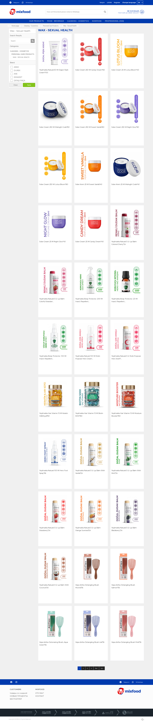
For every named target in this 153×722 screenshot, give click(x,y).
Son (102, 668)
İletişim (102, 2)
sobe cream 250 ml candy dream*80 (90, 70)
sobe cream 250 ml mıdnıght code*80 (54, 127)
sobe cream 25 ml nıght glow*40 (52, 242)
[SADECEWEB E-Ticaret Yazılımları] (142, 719)
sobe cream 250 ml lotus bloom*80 (53, 184)
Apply (29, 85)
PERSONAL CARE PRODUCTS (22, 54)
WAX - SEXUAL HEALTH (21, 57)
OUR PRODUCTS (36, 21)
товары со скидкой (18, 693)
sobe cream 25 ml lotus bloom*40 (125, 70)
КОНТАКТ (39, 696)
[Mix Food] (20, 12)
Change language (129, 2)
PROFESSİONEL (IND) (114, 21)
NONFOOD (97, 21)
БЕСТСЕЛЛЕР (16, 699)
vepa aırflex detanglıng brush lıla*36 (89, 642)
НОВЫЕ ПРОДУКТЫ (19, 696)
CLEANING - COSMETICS (78, 21)
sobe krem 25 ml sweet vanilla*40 (88, 184)
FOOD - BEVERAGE (55, 21)
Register (117, 2)
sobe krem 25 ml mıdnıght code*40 (125, 184)
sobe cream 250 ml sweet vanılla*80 (89, 127)
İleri (96, 668)
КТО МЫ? (39, 693)
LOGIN (109, 2)
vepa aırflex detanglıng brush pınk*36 (126, 642)
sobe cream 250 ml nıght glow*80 (125, 127)
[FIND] (105, 12)
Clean (16, 85)
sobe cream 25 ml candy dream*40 (89, 242)
